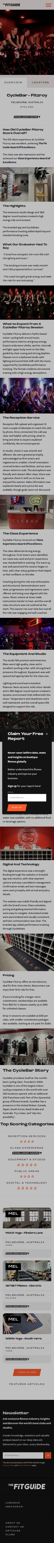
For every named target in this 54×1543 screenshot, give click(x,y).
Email (11, 792)
